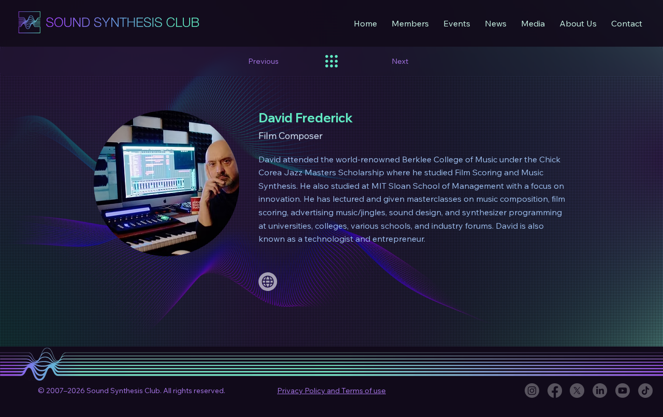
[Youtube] (622, 390)
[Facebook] (554, 390)
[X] (577, 390)
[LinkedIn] (600, 390)
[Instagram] (532, 390)
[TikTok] (645, 390)
